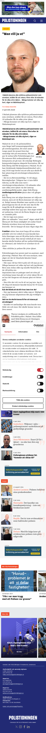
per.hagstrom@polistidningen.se (13, 684)
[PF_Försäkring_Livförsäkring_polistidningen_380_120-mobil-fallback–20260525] (23, 8)
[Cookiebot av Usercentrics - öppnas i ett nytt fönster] (33, 325)
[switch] (40, 377)
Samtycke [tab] (8, 332)
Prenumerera (24, 664)
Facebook (24, 726)
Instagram (20, 726)
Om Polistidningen (14, 664)
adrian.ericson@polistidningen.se (13, 693)
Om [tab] (37, 332)
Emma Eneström (10, 107)
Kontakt (5, 664)
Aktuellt (6, 29)
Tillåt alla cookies (23, 400)
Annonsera (32, 664)
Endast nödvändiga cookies (23, 406)
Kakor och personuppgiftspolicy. (13, 706)
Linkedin (28, 726)
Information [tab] (23, 332)
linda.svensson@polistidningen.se (13, 674)
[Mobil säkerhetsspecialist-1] (23, 471)
